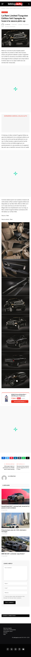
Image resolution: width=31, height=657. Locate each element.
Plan (4, 634)
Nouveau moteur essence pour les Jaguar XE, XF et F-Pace (23, 468)
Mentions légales (7, 628)
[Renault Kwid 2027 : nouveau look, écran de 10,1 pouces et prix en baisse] (15, 496)
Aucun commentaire (10, 26)
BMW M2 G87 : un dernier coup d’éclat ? (13, 554)
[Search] (28, 4)
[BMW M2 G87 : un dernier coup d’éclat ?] (15, 544)
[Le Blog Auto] (15, 4)
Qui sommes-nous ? (8, 631)
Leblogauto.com (17, 637)
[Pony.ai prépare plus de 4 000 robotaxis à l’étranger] (15, 520)
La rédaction (7, 24)
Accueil (3, 8)
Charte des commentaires (9, 629)
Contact (5, 632)
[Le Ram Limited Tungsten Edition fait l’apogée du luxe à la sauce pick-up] (15, 38)
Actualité (4, 12)
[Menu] (2, 4)
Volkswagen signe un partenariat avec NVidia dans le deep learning (8, 468)
